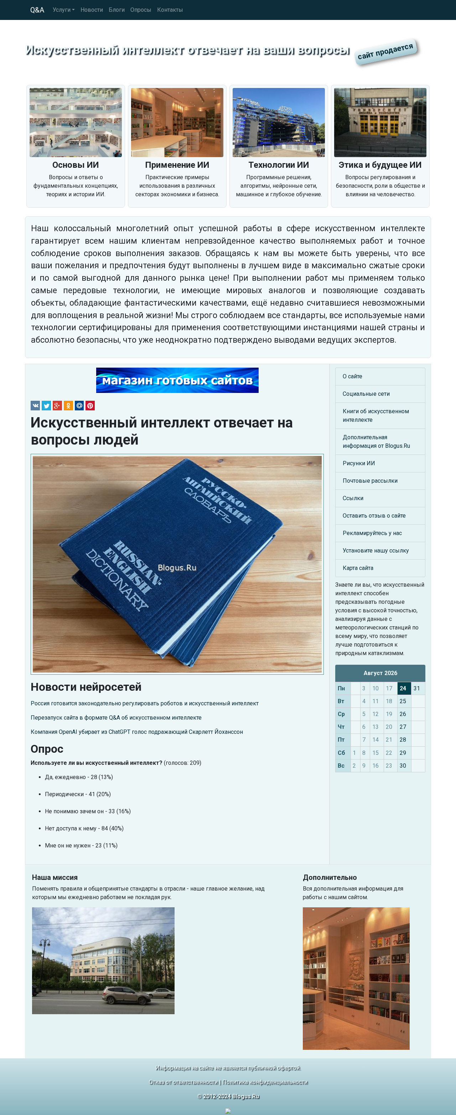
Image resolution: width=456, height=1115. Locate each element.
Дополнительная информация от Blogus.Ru (376, 441)
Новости (92, 9)
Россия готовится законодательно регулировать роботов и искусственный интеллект (145, 703)
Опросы (140, 9)
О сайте (352, 376)
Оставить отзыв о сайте (374, 515)
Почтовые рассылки (370, 480)
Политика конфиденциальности (264, 1082)
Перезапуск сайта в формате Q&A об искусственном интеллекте (116, 717)
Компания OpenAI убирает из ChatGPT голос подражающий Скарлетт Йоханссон (137, 731)
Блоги (117, 9)
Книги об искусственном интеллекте (376, 415)
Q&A (37, 10)
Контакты (170, 9)
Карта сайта (358, 568)
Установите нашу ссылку (376, 550)
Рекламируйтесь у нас (372, 533)
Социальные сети (366, 393)
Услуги (62, 9)
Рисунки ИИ (359, 463)
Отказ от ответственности (183, 1082)
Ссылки (353, 498)
